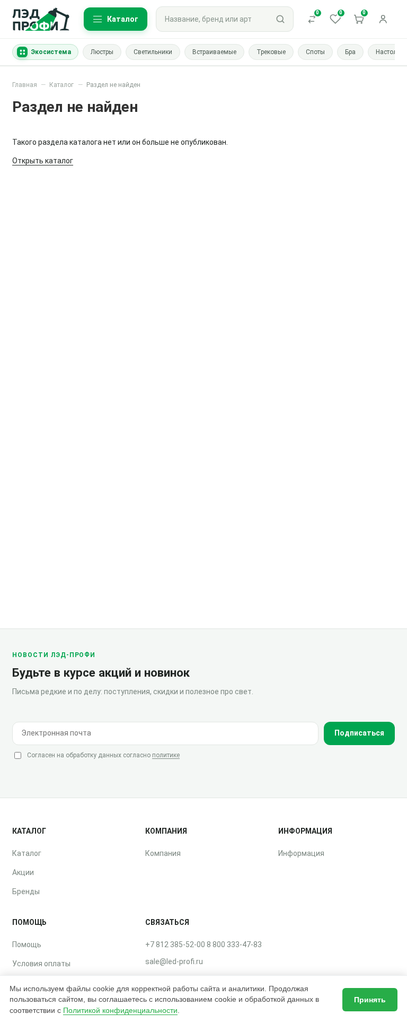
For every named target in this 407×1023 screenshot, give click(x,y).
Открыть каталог (42, 160)
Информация (301, 853)
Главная (24, 85)
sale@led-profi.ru (174, 961)
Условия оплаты (41, 963)
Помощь (26, 944)
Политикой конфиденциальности (120, 1010)
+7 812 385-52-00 (175, 944)
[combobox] (212, 19)
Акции (23, 872)
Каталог (61, 85)
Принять (370, 999)
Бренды (26, 891)
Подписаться (359, 733)
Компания (163, 853)
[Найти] (280, 19)
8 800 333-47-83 (234, 944)
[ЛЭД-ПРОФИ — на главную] (40, 19)
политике (166, 755)
